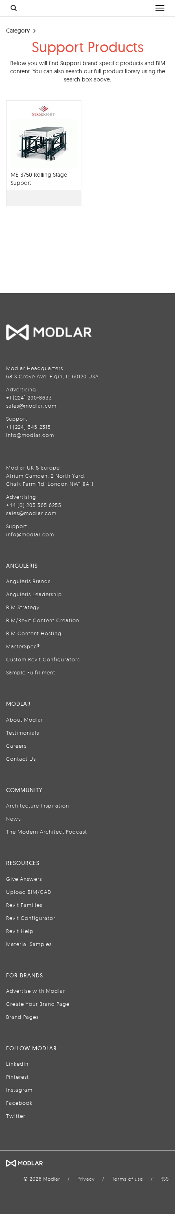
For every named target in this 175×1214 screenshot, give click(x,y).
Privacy (86, 1179)
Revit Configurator (30, 918)
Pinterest (17, 1077)
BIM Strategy (22, 607)
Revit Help (19, 931)
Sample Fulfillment (30, 672)
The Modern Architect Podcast (46, 831)
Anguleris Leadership (34, 594)
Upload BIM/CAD (28, 892)
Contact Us (21, 758)
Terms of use (127, 1179)
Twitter (15, 1116)
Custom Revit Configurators (43, 659)
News (13, 818)
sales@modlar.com (31, 405)
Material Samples (29, 944)
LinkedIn (17, 1063)
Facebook (19, 1103)
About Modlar (24, 719)
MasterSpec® (23, 646)
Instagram (19, 1090)
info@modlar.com (30, 435)
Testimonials (22, 732)
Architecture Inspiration (37, 805)
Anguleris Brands (28, 581)
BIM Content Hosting (33, 633)
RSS (164, 1179)
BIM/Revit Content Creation (42, 620)
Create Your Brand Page (38, 1004)
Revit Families (24, 905)
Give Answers (24, 879)
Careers (16, 745)
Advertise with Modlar (35, 991)
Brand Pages (22, 1017)
